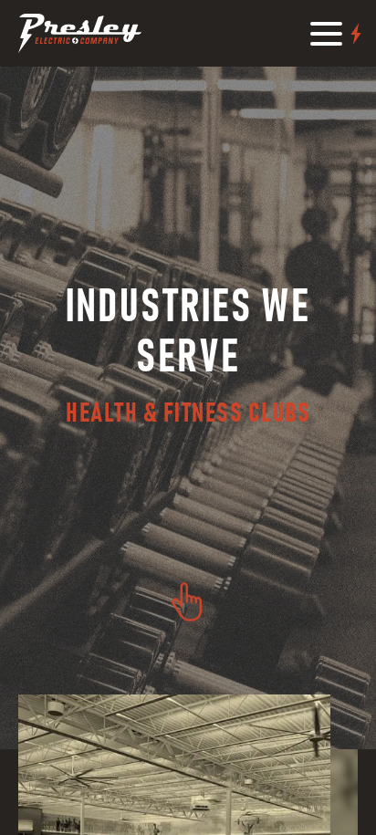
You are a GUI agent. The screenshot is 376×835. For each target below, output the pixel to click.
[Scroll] (186, 600)
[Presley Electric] (79, 33)
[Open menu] (337, 34)
